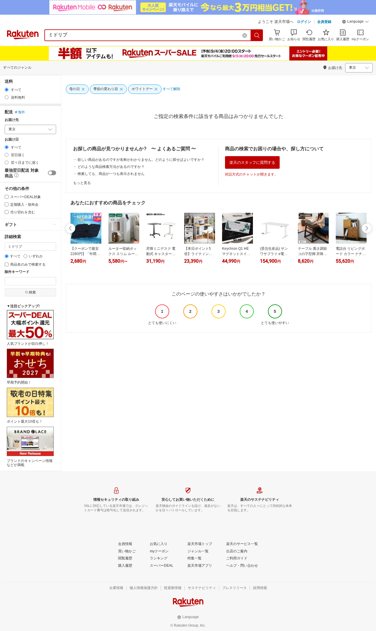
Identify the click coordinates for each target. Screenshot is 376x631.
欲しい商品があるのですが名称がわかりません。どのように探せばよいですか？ (141, 160)
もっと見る (82, 183)
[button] (355, 22)
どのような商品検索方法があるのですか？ (111, 167)
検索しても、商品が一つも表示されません (111, 174)
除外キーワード (17, 272)
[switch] (52, 173)
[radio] (7, 90)
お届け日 (12, 139)
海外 (21, 112)
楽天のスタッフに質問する (252, 162)
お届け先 (12, 120)
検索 (32, 292)
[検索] (257, 35)
